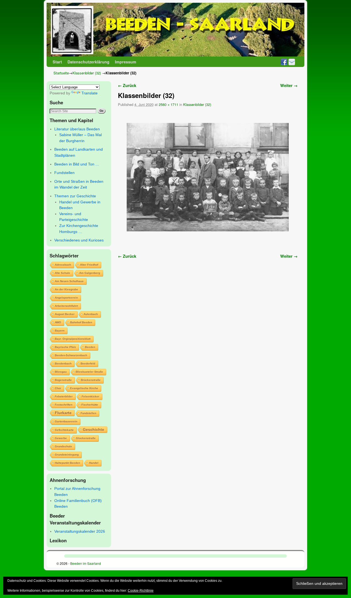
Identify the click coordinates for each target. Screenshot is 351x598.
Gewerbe (61, 438)
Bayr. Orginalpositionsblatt (72, 338)
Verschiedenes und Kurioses (79, 240)
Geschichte (93, 429)
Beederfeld (88, 363)
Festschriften (63, 404)
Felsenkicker (90, 396)
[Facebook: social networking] (284, 61)
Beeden (90, 347)
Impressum (125, 61)
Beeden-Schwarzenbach (71, 355)
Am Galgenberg (89, 272)
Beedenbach (63, 363)
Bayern (59, 330)
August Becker (65, 314)
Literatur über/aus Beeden (77, 129)
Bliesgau (61, 371)
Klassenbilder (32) (86, 72)
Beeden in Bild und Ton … (76, 164)
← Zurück (127, 85)
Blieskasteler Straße (89, 371)
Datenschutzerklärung (88, 61)
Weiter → (289, 85)
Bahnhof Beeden (81, 322)
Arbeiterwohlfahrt (66, 305)
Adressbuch (63, 264)
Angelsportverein (66, 297)
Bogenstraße (63, 379)
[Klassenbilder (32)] (207, 177)
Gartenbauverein (66, 421)
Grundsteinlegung (67, 454)
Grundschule (63, 446)
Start (57, 61)
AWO (58, 322)
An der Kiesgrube (66, 289)
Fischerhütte (89, 404)
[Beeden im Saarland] (175, 30)
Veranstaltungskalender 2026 (79, 531)
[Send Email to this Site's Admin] (291, 61)
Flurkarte (63, 413)
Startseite (61, 72)
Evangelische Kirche (84, 388)
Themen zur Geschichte (75, 196)
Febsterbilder (64, 396)
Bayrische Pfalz (65, 347)
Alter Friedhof (89, 264)
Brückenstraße (91, 379)
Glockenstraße (86, 438)
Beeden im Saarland (85, 563)
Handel (93, 462)
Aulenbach (91, 314)
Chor (58, 388)
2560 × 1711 (168, 104)
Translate (89, 93)
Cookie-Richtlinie (141, 591)
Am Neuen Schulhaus (69, 281)
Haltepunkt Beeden (67, 462)
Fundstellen (64, 172)
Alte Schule (62, 272)
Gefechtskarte (64, 429)
